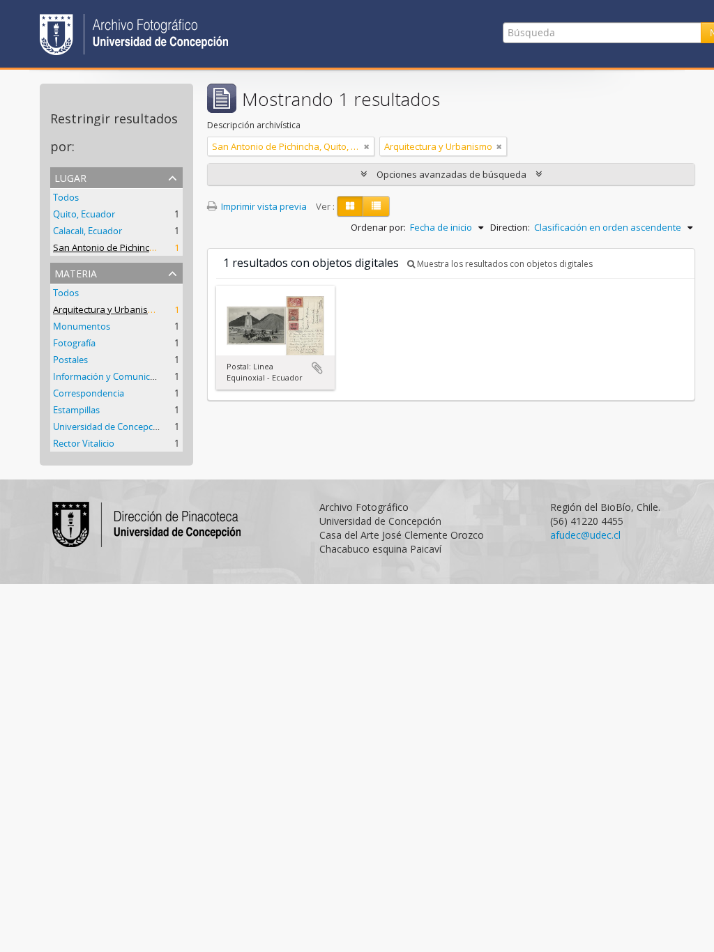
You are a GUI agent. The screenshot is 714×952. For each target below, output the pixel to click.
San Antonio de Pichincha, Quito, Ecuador (140, 247)
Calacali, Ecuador (87, 230)
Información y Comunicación (112, 376)
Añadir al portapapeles (317, 368)
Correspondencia (88, 393)
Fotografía (74, 343)
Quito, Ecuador (84, 214)
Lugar (70, 176)
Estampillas (76, 410)
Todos (66, 197)
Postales (70, 359)
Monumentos (81, 326)
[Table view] (376, 206)
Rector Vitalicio (83, 443)
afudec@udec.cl (585, 535)
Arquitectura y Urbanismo (107, 309)
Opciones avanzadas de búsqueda (451, 174)
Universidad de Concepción (109, 426)
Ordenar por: (378, 227)
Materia (75, 272)
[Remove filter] (367, 146)
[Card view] (350, 206)
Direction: (510, 227)
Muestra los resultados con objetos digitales (504, 264)
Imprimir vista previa (263, 206)
